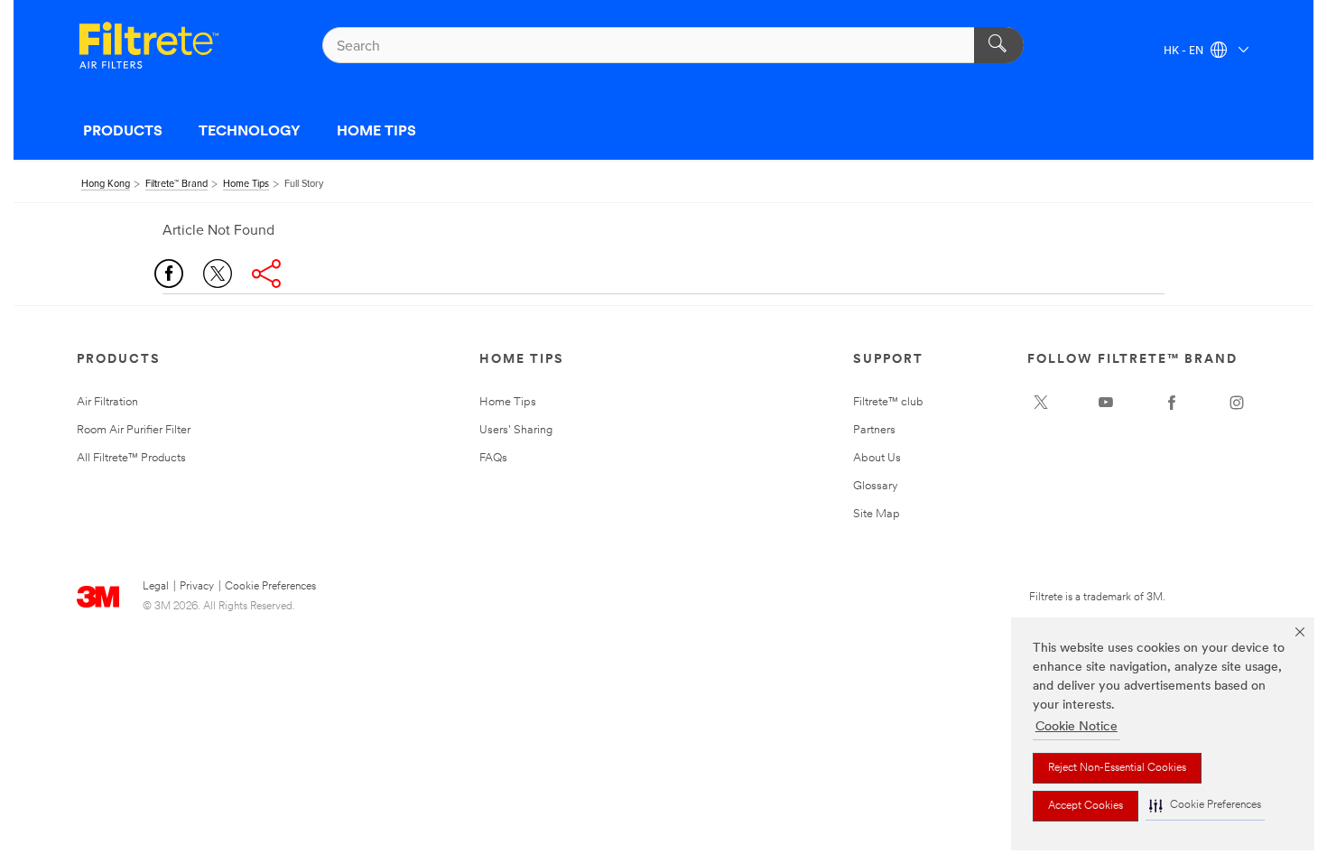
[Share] (266, 273)
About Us (877, 458)
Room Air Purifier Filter (133, 430)
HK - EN (1185, 51)
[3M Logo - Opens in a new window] (149, 45)
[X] (1040, 402)
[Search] (999, 45)
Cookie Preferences (270, 586)
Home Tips (507, 402)
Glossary (875, 486)
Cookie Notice (1076, 727)
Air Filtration (107, 402)
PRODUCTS (122, 132)
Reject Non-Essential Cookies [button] (1117, 768)
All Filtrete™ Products (131, 458)
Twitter (217, 273)
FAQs (493, 458)
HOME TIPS (376, 132)
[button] (1205, 806)
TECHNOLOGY (250, 132)
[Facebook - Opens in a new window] (1171, 402)
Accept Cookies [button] (1085, 806)
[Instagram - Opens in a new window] (1236, 402)
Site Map (876, 514)
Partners (874, 430)
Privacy (197, 586)
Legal (156, 586)
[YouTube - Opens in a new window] (1105, 402)
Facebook (168, 273)
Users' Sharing (515, 430)
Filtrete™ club (888, 402)
